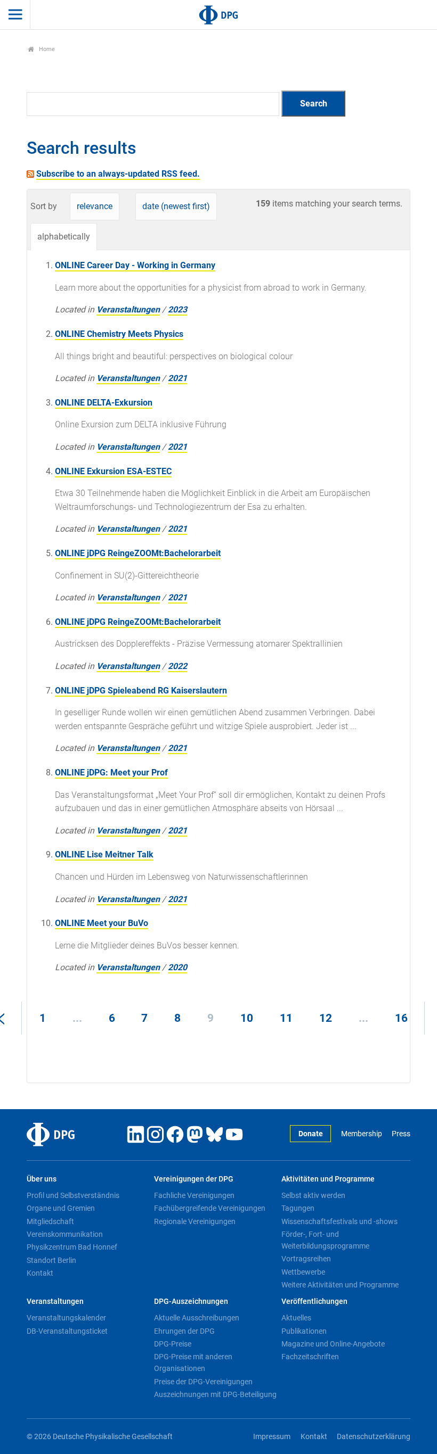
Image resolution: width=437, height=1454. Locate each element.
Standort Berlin (51, 1260)
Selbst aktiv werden (313, 1195)
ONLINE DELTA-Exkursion (103, 403)
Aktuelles (296, 1317)
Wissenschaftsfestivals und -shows (339, 1221)
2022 (177, 666)
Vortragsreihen (306, 1258)
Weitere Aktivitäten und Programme (340, 1284)
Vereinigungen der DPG (193, 1179)
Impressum (271, 1436)
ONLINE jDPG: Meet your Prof (111, 772)
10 (246, 1018)
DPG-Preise (172, 1344)
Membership (361, 1133)
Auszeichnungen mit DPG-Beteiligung (215, 1394)
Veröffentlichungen (314, 1301)
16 (401, 1018)
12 (325, 1018)
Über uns (41, 1179)
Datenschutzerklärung (373, 1436)
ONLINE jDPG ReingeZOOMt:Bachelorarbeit (138, 553)
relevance (94, 206)
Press (401, 1133)
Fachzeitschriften (310, 1356)
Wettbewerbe (303, 1272)
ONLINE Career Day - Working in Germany (135, 265)
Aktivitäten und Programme (328, 1179)
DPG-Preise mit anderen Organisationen (193, 1362)
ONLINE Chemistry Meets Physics (119, 334)
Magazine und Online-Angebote (333, 1344)
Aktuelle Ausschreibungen (196, 1317)
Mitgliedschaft (50, 1221)
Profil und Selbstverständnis (73, 1195)
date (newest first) (176, 206)
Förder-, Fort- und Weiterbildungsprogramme (325, 1240)
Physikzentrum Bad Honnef (72, 1247)
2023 (177, 309)
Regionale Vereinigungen (195, 1221)
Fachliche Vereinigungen (194, 1195)
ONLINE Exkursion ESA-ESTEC (113, 471)
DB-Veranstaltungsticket (67, 1331)
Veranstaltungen (128, 309)
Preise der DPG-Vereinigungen (203, 1381)
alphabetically (63, 237)
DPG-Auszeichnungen (191, 1301)
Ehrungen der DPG (184, 1331)
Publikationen (304, 1331)
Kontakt (40, 1273)
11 (286, 1018)
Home (46, 49)
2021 (177, 378)
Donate (310, 1133)
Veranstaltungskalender (66, 1317)
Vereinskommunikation (65, 1234)
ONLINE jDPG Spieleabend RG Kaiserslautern (141, 690)
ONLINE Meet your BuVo (101, 923)
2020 (177, 967)
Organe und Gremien (61, 1208)
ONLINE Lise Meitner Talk (104, 854)
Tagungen (297, 1208)
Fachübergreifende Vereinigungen (209, 1208)
